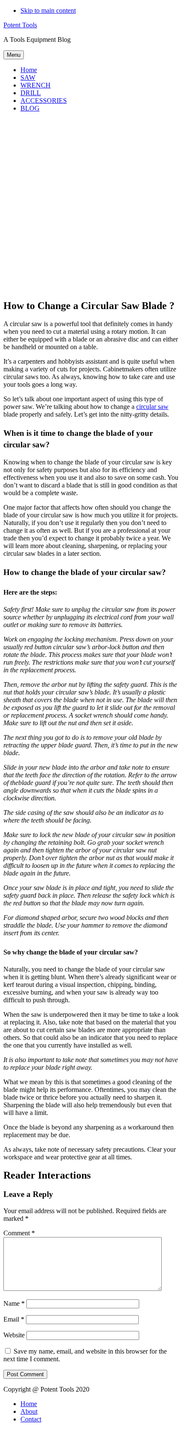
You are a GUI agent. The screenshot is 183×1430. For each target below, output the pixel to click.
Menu (13, 55)
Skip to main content (48, 10)
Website (14, 1335)
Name (14, 1303)
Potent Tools (20, 25)
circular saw (152, 406)
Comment (19, 1233)
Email (13, 1319)
